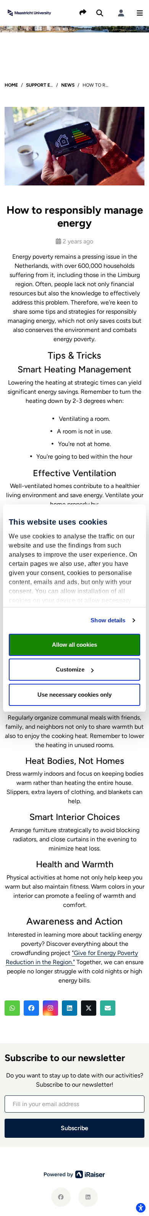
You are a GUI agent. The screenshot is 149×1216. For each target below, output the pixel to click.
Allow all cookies (74, 644)
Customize (70, 669)
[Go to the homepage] (29, 12)
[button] (140, 13)
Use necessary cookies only (74, 694)
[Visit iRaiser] (74, 1174)
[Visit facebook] (61, 1197)
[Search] (99, 13)
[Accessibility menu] (140, 1207)
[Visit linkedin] (88, 1197)
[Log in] (121, 13)
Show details (108, 620)
